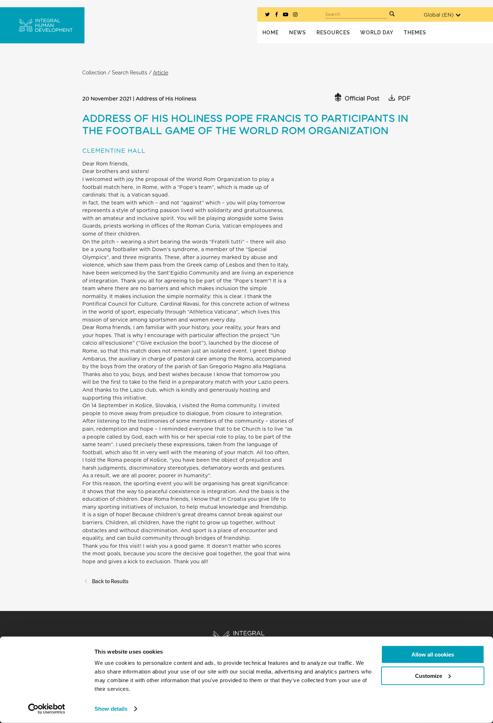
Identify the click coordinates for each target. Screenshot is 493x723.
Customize (428, 675)
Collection (94, 72)
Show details (111, 709)
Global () (439, 15)
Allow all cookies (432, 654)
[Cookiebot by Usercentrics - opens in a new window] (46, 708)
